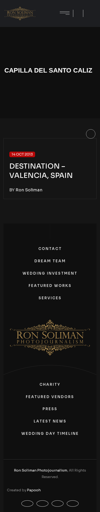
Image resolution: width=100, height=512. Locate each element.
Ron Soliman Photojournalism (40, 470)
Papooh (34, 490)
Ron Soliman (29, 190)
